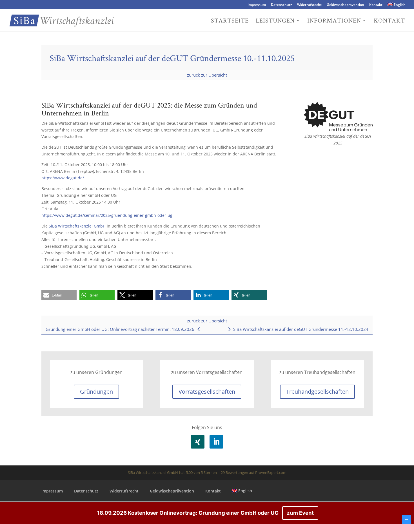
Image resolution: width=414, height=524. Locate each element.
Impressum (257, 5)
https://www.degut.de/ (62, 177)
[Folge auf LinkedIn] (216, 442)
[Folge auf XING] (197, 442)
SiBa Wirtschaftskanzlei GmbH (77, 226)
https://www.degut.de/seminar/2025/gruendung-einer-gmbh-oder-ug (106, 215)
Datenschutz (281, 5)
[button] (59, 295)
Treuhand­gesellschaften (317, 391)
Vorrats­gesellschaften (207, 391)
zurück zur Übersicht (207, 75)
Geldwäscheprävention (345, 5)
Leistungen (275, 21)
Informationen (334, 21)
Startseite (230, 21)
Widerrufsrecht (309, 5)
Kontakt (375, 5)
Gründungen (96, 391)
